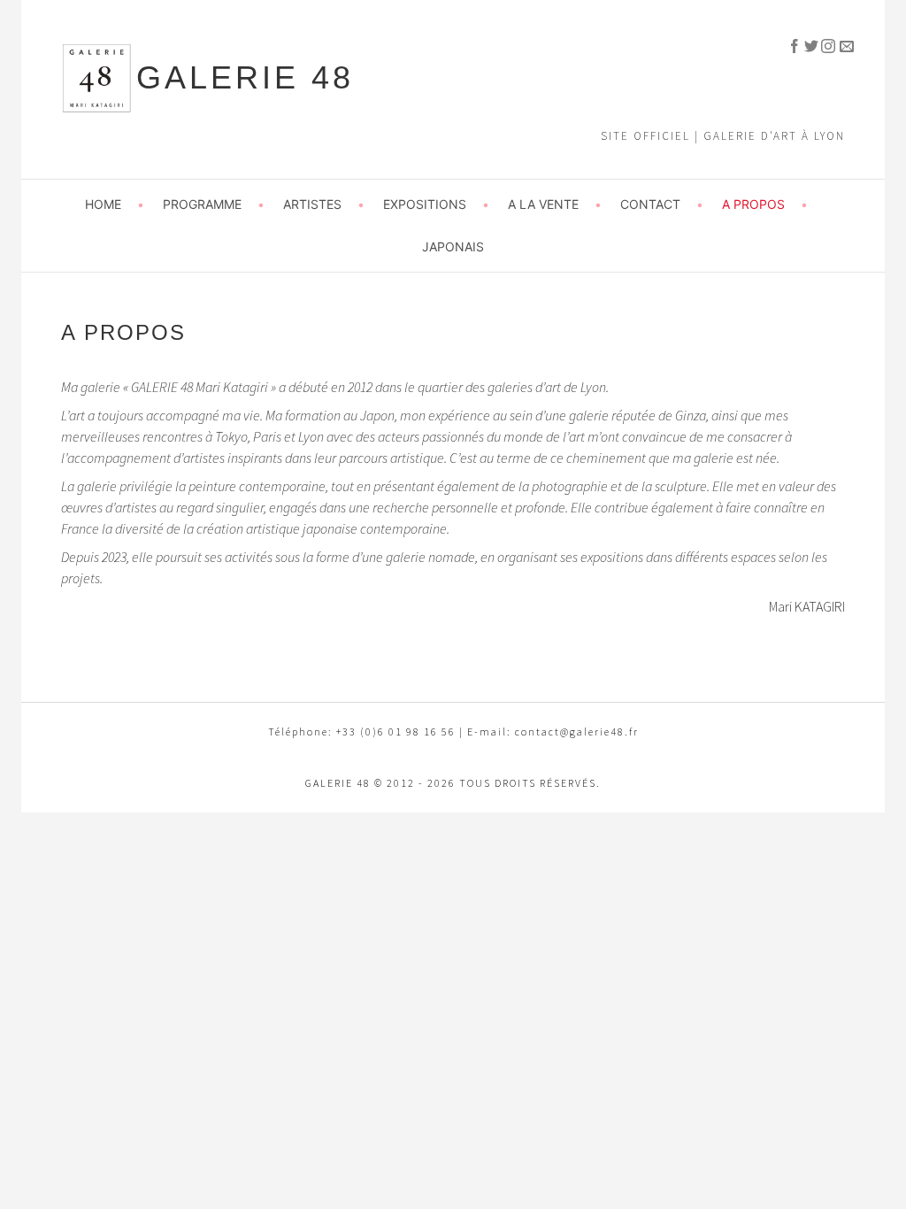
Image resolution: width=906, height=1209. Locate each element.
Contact (650, 204)
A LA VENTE (543, 204)
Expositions (424, 204)
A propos (753, 204)
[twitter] (804, 44)
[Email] (838, 44)
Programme (202, 204)
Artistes (312, 204)
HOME (103, 204)
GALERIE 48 (245, 77)
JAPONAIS (453, 246)
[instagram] (821, 44)
